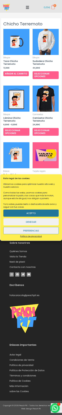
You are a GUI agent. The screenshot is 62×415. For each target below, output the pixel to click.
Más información (19, 386)
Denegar (31, 221)
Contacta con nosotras (23, 267)
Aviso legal (15, 354)
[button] (27, 7)
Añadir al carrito (16, 73)
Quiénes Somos (18, 251)
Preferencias (31, 230)
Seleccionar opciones (41, 75)
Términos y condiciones (23, 375)
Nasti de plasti (17, 261)
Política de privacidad (31, 236)
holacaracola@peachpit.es (24, 295)
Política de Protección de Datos (27, 370)
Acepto (31, 213)
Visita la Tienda (18, 256)
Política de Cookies (20, 380)
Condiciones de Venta (22, 359)
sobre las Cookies (19, 391)
